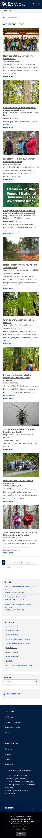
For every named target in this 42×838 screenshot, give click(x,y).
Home (3, 17)
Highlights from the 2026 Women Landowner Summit (19, 160)
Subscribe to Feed (12, 694)
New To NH (9, 661)
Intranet (7, 732)
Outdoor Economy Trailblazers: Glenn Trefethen (18, 605)
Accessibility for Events (13, 727)
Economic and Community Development (18, 639)
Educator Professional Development (17, 643)
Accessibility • (10, 788)
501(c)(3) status (10, 717)
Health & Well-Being (12, 648)
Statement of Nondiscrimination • (16, 790)
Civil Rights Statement (12, 722)
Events (7, 759)
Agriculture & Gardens (13, 630)
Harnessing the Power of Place (15, 597)
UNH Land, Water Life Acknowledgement (19, 770)
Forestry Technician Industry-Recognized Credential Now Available (17, 377)
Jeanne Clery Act (10, 793)
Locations (8, 754)
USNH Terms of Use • (28, 785)
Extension (7, 10)
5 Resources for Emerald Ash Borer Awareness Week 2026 (19, 109)
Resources (8, 749)
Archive (7, 677)
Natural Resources (12, 652)
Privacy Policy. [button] (21, 829)
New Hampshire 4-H (12, 656)
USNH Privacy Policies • (13, 785)
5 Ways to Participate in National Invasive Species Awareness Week (19, 211)
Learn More (8, 76)
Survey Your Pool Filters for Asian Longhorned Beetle (19, 430)
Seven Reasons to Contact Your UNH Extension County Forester (20, 533)
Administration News (12, 626)
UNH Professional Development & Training (19, 665)
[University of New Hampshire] (15, 4)
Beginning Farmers (12, 635)
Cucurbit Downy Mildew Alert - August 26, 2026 (19, 587)
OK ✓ (21, 834)
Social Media (9, 764)
